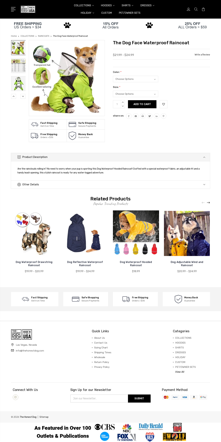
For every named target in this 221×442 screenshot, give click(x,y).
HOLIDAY (86, 12)
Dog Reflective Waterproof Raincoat (85, 264)
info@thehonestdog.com (30, 350)
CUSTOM (106, 12)
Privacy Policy (102, 367)
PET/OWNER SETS (129, 12)
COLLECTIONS (82, 5)
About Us (99, 337)
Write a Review (202, 54)
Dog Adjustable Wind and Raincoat (187, 264)
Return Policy (101, 362)
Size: (116, 87)
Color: (117, 72)
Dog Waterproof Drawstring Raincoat (34, 264)
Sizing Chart (101, 347)
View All (179, 371)
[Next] (23, 96)
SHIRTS (126, 5)
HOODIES (106, 5)
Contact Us (100, 342)
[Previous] (13, 96)
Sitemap (44, 417)
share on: (118, 115)
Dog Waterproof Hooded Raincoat (136, 264)
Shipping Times (102, 352)
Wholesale (99, 357)
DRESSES (146, 5)
